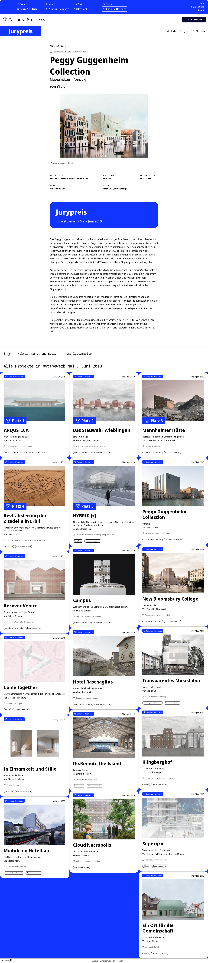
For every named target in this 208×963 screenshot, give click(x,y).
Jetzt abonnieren (131, 497)
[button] (150, 465)
